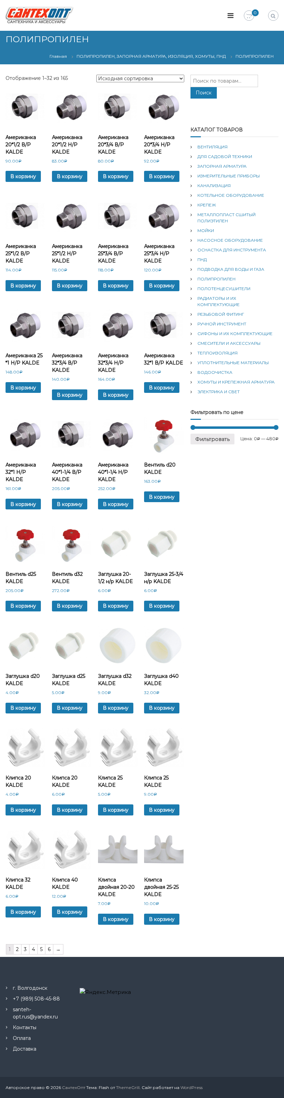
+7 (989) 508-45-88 (36, 999)
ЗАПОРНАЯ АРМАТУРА (222, 166)
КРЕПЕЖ (206, 204)
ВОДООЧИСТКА (214, 372)
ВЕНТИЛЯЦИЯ (212, 146)
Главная (58, 56)
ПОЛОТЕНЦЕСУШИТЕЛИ (223, 288)
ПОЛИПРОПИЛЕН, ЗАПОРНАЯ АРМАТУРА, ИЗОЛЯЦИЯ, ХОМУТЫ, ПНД (151, 56)
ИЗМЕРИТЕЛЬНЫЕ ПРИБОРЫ (228, 175)
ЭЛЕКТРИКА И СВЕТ (218, 391)
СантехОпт (73, 1087)
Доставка (24, 1049)
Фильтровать (212, 439)
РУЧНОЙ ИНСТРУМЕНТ (221, 323)
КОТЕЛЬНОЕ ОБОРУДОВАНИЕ (230, 195)
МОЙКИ (205, 230)
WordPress (191, 1087)
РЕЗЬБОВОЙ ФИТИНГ (220, 314)
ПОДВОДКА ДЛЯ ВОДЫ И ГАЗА (230, 269)
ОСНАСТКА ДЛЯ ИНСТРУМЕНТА (231, 249)
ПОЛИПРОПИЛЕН (216, 279)
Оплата (22, 1038)
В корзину (23, 176)
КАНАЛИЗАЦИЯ (214, 185)
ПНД (202, 259)
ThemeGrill (128, 1087)
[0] (249, 16)
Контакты (24, 1027)
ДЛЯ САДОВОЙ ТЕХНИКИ (224, 156)
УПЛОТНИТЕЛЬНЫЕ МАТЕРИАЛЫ (233, 362)
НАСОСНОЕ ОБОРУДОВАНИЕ (230, 240)
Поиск (204, 93)
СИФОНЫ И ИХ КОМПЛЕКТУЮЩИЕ (235, 333)
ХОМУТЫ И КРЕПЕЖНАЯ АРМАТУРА (236, 382)
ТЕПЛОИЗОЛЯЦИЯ (217, 353)
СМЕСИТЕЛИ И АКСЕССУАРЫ (228, 343)
